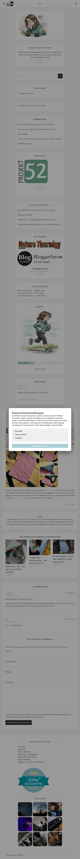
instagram (18, 438)
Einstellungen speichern (40, 446)
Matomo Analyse (21, 434)
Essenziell (18, 431)
